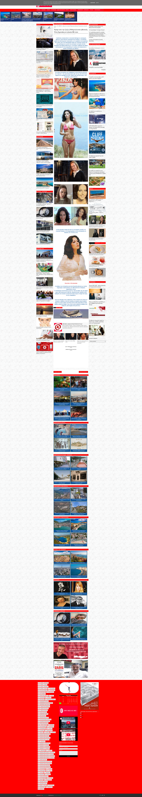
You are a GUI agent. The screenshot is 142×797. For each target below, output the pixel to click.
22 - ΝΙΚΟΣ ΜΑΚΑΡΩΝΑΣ (43, 723)
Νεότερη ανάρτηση (57, 371)
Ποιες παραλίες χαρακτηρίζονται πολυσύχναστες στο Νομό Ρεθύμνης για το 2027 (43, 148)
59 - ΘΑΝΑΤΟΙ (41, 774)
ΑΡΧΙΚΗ (38, 9)
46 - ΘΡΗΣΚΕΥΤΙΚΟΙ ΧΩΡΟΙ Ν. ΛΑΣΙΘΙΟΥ (46, 757)
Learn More (92, 2)
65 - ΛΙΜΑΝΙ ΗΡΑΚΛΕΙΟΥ (43, 776)
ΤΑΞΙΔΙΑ (91, 9)
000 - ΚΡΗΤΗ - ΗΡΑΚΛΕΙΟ (43, 682)
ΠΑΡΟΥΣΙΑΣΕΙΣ (73, 9)
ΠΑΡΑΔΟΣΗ (86, 9)
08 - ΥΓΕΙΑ (51, 695)
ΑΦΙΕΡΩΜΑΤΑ (80, 9)
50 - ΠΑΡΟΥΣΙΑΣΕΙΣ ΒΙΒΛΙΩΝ (43, 765)
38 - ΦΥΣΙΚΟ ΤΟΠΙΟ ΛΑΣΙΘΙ (43, 739)
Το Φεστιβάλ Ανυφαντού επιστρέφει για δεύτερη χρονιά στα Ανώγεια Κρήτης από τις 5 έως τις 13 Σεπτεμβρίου (44, 105)
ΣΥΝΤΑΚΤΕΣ (53, 9)
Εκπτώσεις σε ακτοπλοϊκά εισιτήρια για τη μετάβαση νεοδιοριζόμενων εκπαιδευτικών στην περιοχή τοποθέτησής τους (44, 260)
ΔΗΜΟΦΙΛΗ (97, 243)
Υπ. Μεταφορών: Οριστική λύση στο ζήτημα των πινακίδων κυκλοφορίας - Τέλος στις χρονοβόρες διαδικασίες (44, 204)
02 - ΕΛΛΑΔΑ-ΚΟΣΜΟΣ (42, 690)
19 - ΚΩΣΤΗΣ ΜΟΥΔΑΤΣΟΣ (43, 717)
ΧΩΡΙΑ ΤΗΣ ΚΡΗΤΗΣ (61, 9)
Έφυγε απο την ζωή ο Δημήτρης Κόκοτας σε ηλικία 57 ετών (59, 341)
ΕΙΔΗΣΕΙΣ (43, 9)
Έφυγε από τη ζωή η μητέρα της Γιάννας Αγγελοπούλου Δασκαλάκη (82, 342)
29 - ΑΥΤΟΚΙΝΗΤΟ (41, 728)
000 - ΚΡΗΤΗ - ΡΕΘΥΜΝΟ (43, 686)
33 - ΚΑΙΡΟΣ (46, 732)
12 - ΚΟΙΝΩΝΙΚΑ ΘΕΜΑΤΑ (50, 699)
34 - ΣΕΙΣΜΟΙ (52, 732)
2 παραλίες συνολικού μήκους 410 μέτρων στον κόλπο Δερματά (5, 19)
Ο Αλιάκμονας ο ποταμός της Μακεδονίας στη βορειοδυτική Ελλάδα (59, 19)
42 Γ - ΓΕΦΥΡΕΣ (49, 750)
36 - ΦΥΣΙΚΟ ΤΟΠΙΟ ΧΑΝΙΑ (43, 735)
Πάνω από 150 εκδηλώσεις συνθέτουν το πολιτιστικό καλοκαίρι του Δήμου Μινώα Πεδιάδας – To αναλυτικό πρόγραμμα (43, 75)
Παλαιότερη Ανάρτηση (83, 371)
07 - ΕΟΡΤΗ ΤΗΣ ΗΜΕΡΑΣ (43, 695)
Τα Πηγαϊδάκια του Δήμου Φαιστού (48, 19)
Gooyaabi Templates (57, 795)
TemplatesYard (45, 795)
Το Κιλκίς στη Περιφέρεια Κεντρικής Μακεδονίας (37, 19)
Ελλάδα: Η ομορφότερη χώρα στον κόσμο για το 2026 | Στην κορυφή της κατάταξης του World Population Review (44, 174)
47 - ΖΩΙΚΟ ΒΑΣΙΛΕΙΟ (42, 759)
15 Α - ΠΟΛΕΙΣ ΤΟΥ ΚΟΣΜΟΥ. (43, 706)
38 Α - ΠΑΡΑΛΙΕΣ (41, 741)
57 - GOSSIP (40, 772)
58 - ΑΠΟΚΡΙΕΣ (47, 772)
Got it (97, 2)
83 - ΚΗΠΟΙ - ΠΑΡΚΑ (42, 785)
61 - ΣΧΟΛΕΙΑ (47, 774)
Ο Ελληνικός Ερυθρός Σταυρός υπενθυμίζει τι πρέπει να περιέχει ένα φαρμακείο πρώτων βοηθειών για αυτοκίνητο (44, 352)
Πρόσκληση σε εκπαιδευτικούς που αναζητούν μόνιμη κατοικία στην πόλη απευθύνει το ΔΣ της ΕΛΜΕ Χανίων (44, 287)
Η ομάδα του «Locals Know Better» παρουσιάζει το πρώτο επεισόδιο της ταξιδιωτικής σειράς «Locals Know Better (43, 161)
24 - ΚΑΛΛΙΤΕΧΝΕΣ (42, 726)
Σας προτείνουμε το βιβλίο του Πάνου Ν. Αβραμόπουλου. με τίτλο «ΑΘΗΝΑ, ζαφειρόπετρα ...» (96, 200)
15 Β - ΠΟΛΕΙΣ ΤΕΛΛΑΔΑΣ (43, 708)
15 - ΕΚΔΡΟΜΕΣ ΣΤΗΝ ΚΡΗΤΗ (43, 704)
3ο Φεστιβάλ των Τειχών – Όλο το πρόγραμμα (44, 36)
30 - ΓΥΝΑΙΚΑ (41, 730)
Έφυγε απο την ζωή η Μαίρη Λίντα (70, 341)
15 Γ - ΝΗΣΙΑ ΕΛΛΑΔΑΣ (42, 710)
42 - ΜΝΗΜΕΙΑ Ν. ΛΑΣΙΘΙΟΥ (43, 748)
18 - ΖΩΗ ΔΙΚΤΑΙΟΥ (42, 715)
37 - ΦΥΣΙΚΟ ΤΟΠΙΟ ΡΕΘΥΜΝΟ (44, 737)
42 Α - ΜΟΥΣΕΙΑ (41, 750)
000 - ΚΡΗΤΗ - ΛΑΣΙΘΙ (42, 684)
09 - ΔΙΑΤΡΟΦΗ (41, 697)
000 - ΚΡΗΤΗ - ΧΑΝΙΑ (42, 688)
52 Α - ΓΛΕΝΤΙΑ (49, 768)
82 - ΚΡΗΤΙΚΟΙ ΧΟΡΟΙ (42, 783)
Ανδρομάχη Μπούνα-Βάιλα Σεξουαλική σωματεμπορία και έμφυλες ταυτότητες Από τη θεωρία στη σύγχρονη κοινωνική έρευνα (97, 225)
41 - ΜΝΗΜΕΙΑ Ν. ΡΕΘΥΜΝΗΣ (44, 746)
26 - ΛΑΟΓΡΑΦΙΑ (50, 726)
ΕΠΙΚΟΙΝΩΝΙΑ (97, 9)
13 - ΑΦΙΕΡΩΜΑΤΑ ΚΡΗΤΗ (43, 701)
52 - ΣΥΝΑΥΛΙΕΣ (41, 768)
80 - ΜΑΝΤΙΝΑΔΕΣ (47, 779)
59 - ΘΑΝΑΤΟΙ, (73, 34)
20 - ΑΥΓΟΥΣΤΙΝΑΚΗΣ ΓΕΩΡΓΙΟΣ (44, 719)
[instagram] (104, 795)
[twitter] (102, 795)
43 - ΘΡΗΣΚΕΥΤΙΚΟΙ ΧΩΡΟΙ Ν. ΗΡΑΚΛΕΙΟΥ (46, 752)
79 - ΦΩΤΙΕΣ (40, 779)
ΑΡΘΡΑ (48, 9)
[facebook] (101, 795)
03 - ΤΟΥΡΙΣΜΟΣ (51, 690)
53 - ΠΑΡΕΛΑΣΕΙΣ (41, 770)
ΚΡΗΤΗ (67, 9)
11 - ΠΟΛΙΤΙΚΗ (41, 699)
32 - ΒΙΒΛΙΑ (40, 732)
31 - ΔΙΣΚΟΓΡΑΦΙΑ (48, 730)
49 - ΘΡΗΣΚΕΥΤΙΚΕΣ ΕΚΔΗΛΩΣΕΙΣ (44, 763)
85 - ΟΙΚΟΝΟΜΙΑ (41, 787)
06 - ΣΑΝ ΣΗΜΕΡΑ (41, 693)
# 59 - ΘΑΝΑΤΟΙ (59, 307)
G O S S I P (103, 243)
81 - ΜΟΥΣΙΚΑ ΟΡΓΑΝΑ (42, 781)
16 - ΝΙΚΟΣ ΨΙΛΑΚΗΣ (42, 712)
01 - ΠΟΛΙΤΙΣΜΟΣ (51, 688)
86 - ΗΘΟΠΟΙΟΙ (49, 787)
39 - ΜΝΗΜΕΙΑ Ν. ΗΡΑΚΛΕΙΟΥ (44, 743)
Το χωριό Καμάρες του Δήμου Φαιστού (16, 19)
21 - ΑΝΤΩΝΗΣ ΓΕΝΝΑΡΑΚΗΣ (43, 721)
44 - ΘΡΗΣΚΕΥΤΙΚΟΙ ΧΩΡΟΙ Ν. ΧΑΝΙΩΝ (45, 754)
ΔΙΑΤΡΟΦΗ (92, 243)
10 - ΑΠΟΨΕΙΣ (48, 697)
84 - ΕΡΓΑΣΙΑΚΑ (51, 785)
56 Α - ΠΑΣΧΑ (49, 770)
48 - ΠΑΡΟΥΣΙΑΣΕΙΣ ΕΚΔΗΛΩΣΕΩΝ (44, 761)
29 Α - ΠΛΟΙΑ (49, 728)
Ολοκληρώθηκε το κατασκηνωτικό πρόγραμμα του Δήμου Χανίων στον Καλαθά (70, 19)
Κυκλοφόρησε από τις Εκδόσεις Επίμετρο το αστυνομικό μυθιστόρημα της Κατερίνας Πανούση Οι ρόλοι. (96, 238)
